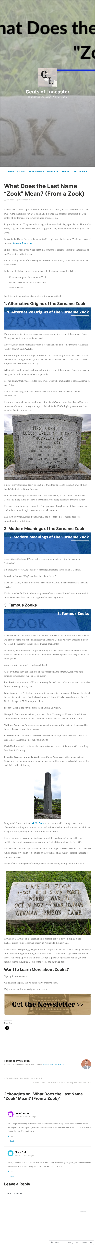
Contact (21, 171)
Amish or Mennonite (22, 243)
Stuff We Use (35, 171)
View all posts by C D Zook (53, 1064)
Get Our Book (80, 171)
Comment (82, 1211)
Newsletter (53, 171)
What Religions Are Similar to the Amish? (22, 1078)
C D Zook (10, 200)
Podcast (66, 171)
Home (11, 171)
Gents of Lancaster (48, 92)
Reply (12, 1141)
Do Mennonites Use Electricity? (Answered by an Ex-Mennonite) (61, 1083)
